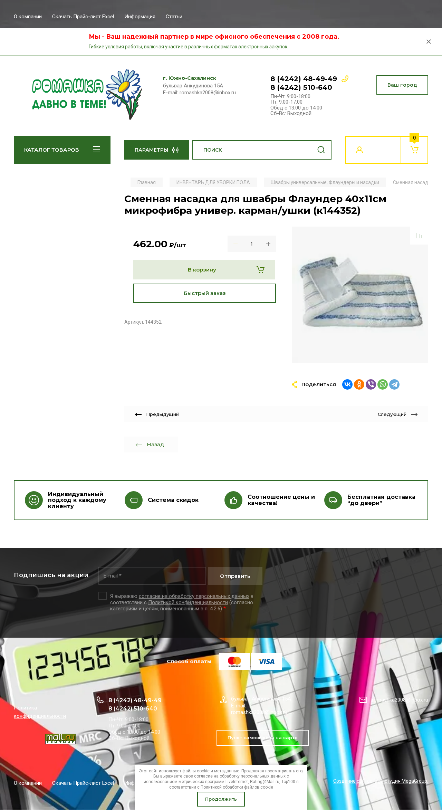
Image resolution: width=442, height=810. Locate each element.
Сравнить (419, 236)
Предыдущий (162, 414)
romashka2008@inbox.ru (400, 700)
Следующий (392, 414)
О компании (28, 16)
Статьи (174, 16)
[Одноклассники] (359, 384)
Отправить (235, 576)
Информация (139, 16)
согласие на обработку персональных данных (194, 596)
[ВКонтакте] (347, 384)
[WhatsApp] (382, 384)
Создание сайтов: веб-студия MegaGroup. (380, 781)
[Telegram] (394, 384)
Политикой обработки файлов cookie (237, 787)
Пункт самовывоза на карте (263, 737)
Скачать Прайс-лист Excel (83, 16)
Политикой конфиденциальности (188, 602)
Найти (321, 150)
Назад (155, 444)
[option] (360, 295)
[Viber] (371, 384)
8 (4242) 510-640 (301, 87)
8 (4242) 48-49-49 (303, 79)
